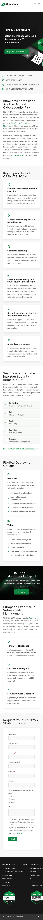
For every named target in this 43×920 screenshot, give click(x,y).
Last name (12, 743)
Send (13, 839)
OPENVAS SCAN (7, 875)
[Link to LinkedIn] (38, 916)
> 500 (13, 799)
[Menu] (39, 4)
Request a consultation (15, 52)
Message (11, 807)
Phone (10, 781)
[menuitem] (34, 4)
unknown (14, 802)
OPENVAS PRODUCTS (8, 868)
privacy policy (20, 833)
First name (12, 734)
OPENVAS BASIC (17, 155)
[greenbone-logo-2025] (9, 4)
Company (11, 753)
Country (11, 772)
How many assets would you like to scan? (20, 791)
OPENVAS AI (6, 886)
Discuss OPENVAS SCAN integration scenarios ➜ (21, 449)
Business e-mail (14, 762)
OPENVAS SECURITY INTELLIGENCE (13, 871)
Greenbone (33, 618)
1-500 (13, 796)
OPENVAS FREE (6, 882)
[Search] (34, 4)
